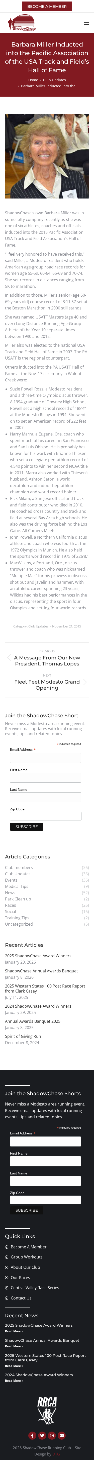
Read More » (14, 1331)
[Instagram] (52, 1436)
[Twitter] (42, 1436)
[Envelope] (62, 1436)
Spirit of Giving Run (23, 1036)
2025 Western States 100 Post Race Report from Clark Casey (45, 988)
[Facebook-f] (32, 1436)
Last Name (18, 789)
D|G (56, 1453)
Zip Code (17, 809)
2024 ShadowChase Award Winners (38, 1006)
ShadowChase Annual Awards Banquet (41, 970)
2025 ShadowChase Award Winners (38, 955)
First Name (19, 770)
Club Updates (38, 626)
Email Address (23, 749)
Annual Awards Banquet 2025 (32, 1021)
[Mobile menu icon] (86, 23)
